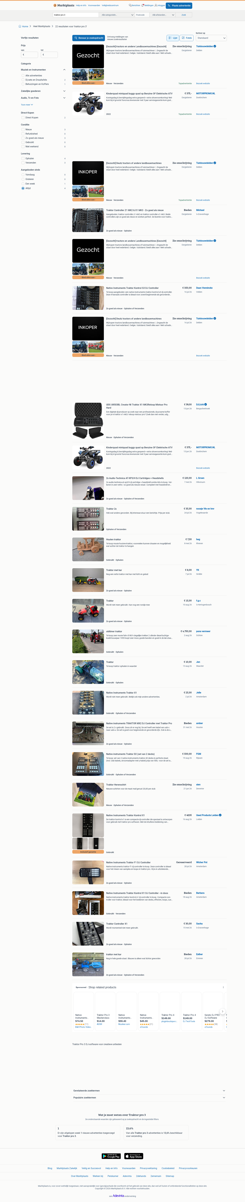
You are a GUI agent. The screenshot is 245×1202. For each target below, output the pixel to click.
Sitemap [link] (170, 1176)
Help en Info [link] (111, 1168)
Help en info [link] (81, 5)
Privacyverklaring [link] (148, 1168)
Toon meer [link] (25, 105)
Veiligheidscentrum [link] (110, 5)
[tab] (173, 38)
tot (42, 50)
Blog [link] (50, 1168)
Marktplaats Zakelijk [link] (67, 1168)
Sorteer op (200, 33)
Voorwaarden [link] (94, 5)
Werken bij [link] (98, 1176)
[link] (63, 5)
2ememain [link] (156, 1176)
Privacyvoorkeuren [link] (188, 1168)
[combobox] (76, 14)
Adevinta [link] (127, 1176)
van (22, 50)
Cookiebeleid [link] (168, 1168)
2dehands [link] (141, 1176)
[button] (147, 5)
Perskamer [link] (113, 1176)
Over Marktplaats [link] (79, 1176)
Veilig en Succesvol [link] (91, 1168)
